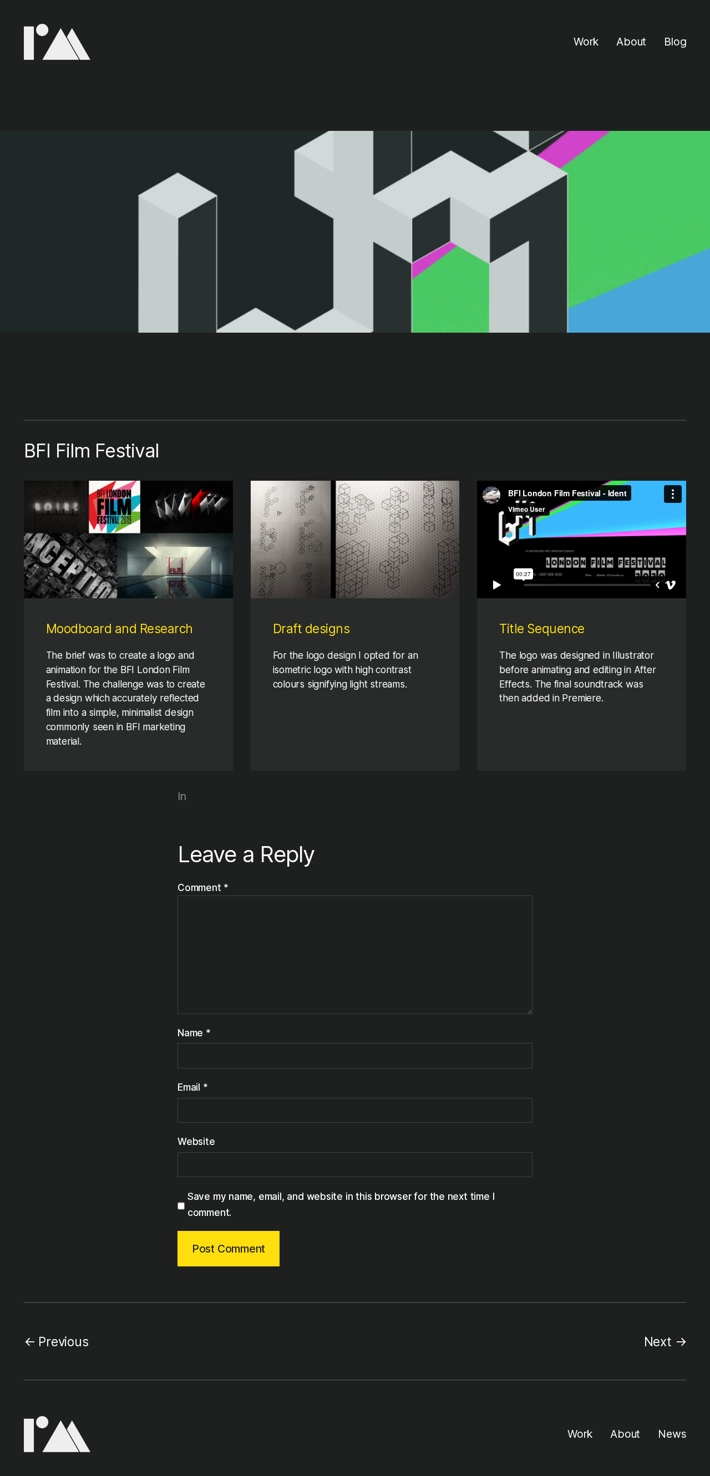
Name (194, 1033)
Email (193, 1087)
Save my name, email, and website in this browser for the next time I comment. (340, 1204)
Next (658, 1341)
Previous (63, 1341)
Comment (203, 887)
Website (196, 1141)
